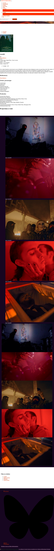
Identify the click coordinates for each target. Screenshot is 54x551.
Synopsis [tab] (4, 31)
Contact (4, 12)
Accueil (4, 2)
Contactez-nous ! (8, 14)
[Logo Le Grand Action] (5, 0)
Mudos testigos (7, 477)
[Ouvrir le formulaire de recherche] (28, 16)
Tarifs (4, 7)
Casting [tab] (4, 32)
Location (4, 8)
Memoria (5, 478)
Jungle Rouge (6, 480)
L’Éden (5, 476)
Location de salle (8, 9)
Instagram (7, 544)
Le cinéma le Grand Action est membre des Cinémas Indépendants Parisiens (34, 549)
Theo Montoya (3, 57)
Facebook (6, 491)
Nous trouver (8, 13)
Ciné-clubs (5, 6)
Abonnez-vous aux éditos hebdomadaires (9, 546)
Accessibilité (5, 4)
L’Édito (4, 5)
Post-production (8, 11)
